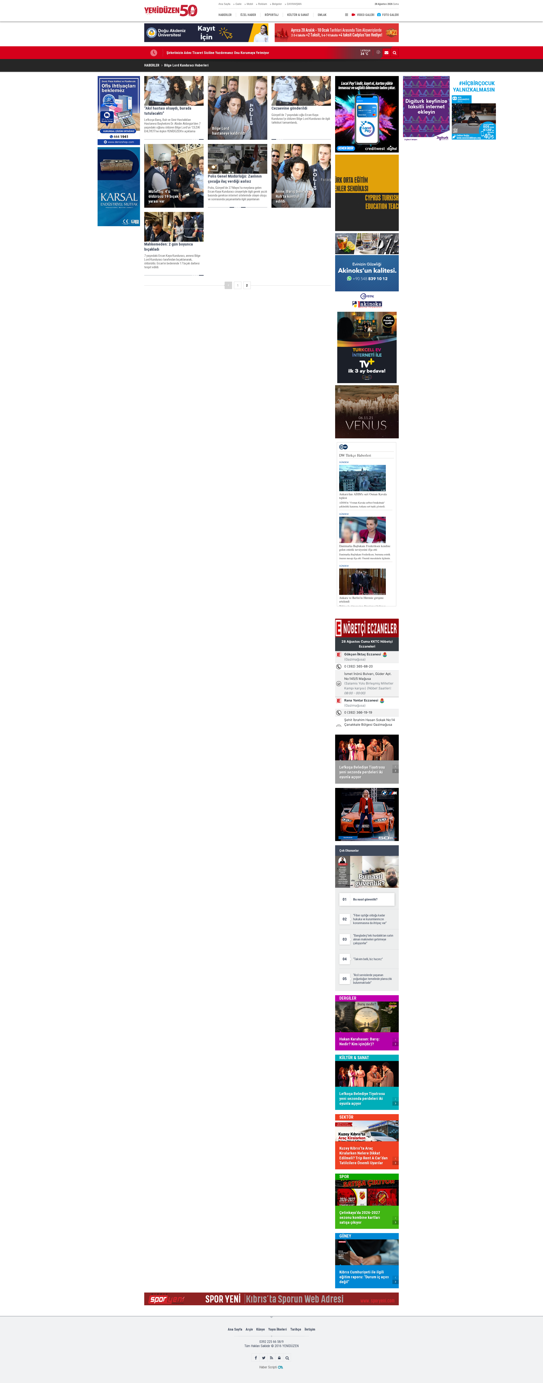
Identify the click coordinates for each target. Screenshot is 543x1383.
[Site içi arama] (394, 52)
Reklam (262, 4)
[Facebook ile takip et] (256, 1358)
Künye (260, 1329)
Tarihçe (295, 1329)
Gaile (238, 4)
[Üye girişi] (279, 1358)
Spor (344, 1176)
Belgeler (277, 4)
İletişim (310, 1329)
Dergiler (347, 998)
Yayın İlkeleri (277, 1329)
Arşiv (249, 1329)
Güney (345, 1236)
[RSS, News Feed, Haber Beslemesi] (272, 1358)
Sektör (346, 1117)
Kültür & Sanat (354, 1057)
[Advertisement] (119, 260)
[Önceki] (228, 285)
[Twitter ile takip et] (264, 1358)
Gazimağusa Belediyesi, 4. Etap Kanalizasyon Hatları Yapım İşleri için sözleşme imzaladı (231, 53)
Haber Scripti (268, 1367)
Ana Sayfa (224, 4)
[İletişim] (386, 52)
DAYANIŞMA (294, 4)
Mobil (250, 4)
